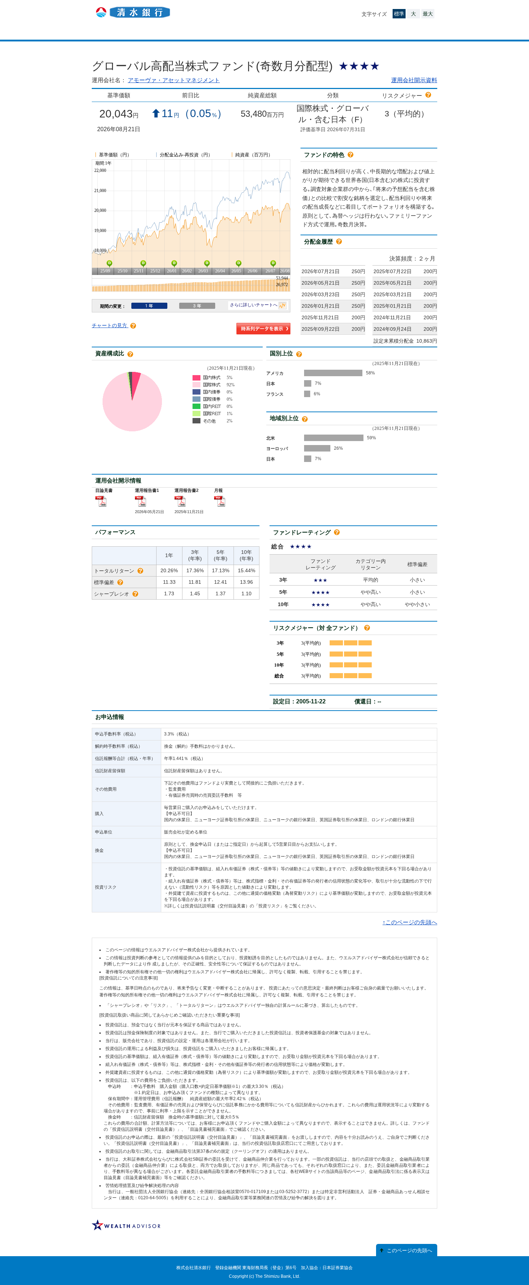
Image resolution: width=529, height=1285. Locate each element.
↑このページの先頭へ (410, 922)
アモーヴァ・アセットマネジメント (174, 80)
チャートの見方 (110, 325)
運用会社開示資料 (414, 80)
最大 (428, 14)
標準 (399, 14)
